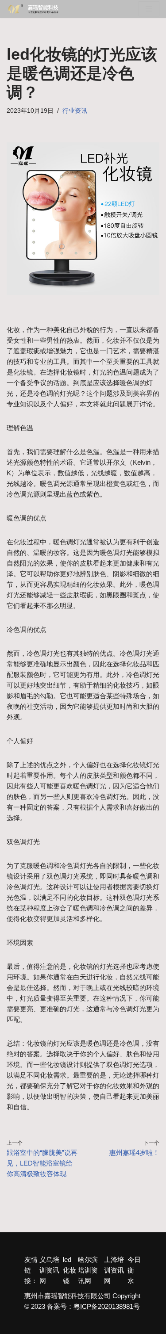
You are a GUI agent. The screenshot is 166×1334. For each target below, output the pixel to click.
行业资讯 (74, 110)
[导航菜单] (149, 8)
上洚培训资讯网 (114, 1270)
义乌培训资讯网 (49, 1270)
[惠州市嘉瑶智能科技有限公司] (35, 9)
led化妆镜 (69, 1270)
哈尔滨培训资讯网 (88, 1270)
